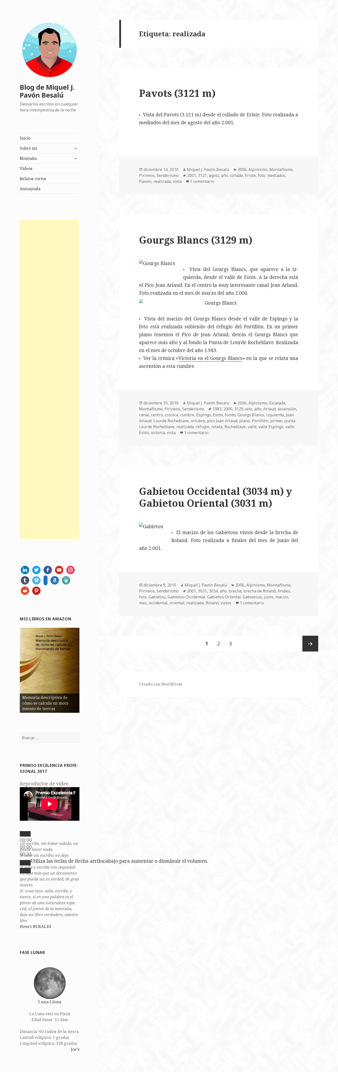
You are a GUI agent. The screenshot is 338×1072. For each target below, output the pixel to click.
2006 (242, 169)
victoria (158, 432)
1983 (217, 409)
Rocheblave (235, 426)
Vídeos (26, 168)
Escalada (277, 403)
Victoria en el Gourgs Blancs (210, 358)
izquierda (275, 415)
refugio (202, 426)
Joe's (75, 1049)
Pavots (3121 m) (177, 93)
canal (144, 415)
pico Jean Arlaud (222, 420)
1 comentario (202, 181)
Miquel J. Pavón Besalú (208, 169)
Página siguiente (310, 644)
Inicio (25, 138)
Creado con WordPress (160, 684)
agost (214, 175)
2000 (227, 409)
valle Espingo (271, 426)
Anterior (11, 669)
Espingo (203, 415)
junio (268, 597)
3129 (238, 409)
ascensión (287, 409)
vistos (225, 603)
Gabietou (157, 597)
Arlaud (269, 409)
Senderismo (168, 175)
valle (252, 426)
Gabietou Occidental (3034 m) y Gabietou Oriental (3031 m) (215, 496)
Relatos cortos (33, 178)
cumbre (187, 415)
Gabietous (252, 597)
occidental (158, 603)
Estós (218, 415)
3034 (213, 591)
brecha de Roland (259, 591)
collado (236, 175)
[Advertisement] (49, 379)
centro (157, 415)
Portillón (260, 420)
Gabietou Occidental (186, 597)
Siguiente (88, 669)
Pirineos (147, 175)
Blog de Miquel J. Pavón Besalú (47, 91)
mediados (276, 175)
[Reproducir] (25, 834)
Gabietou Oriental (224, 597)
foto (261, 175)
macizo (281, 597)
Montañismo (281, 169)
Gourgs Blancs (251, 415)
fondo (230, 415)
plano (244, 420)
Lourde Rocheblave (171, 420)
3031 (202, 591)
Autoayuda (30, 188)
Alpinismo (257, 169)
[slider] (119, 861)
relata (216, 426)
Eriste (250, 175)
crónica (171, 415)
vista (177, 181)
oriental (176, 603)
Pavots (145, 181)
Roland (212, 603)
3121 (202, 175)
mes (143, 603)
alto (248, 409)
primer (276, 420)
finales (284, 591)
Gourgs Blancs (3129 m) (195, 239)
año (224, 175)
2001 (191, 175)
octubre (198, 420)
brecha (235, 591)
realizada (162, 181)
